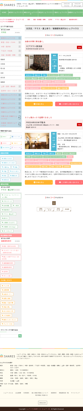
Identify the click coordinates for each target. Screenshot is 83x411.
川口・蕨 (22, 373)
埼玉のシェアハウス (45, 12)
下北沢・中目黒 (6, 51)
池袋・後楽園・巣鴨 (8, 55)
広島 (11, 384)
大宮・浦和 (13, 373)
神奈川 (2, 370)
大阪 (11, 378)
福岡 (16, 384)
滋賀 (26, 378)
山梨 (18, 381)
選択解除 (17, 32)
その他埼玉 (30, 373)
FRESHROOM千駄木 (35, 122)
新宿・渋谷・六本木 (8, 42)
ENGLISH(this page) (77, 5)
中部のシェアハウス (8, 112)
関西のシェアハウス (75, 12)
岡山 (36, 378)
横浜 (11, 370)
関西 (1, 378)
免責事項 (53, 393)
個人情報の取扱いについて (40, 393)
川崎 (16, 370)
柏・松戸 (22, 375)
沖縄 (26, 384)
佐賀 (21, 384)
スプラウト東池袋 (34, 46)
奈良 (31, 378)
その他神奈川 (24, 370)
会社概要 (18, 393)
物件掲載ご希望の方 (41, 395)
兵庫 (21, 378)
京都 (16, 378)
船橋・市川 (13, 375)
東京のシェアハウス (16, 12)
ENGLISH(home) (67, 5)
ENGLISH (42, 403)
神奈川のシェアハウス (31, 13)
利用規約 (26, 393)
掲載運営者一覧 (64, 393)
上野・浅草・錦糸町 (8, 86)
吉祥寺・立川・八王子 (9, 91)
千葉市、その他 (32, 375)
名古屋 (12, 381)
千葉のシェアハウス (60, 12)
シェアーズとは (8, 393)
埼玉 (1, 373)
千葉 (1, 375)
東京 (1, 365)
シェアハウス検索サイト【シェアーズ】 (38, 409)
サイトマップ (75, 393)
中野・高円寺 (6, 46)
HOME (4, 12)
